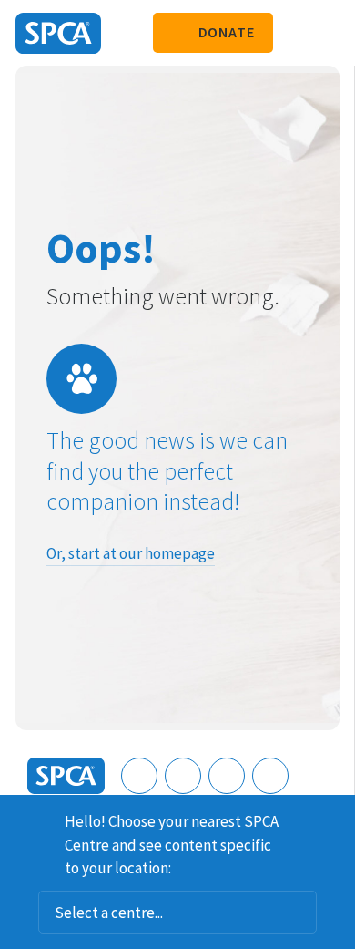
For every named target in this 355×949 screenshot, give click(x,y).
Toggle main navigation (326, 32)
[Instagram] (183, 776)
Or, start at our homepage (130, 553)
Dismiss (334, 818)
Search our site (295, 32)
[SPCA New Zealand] (58, 33)
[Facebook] (139, 776)
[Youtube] (226, 776)
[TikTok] (270, 776)
